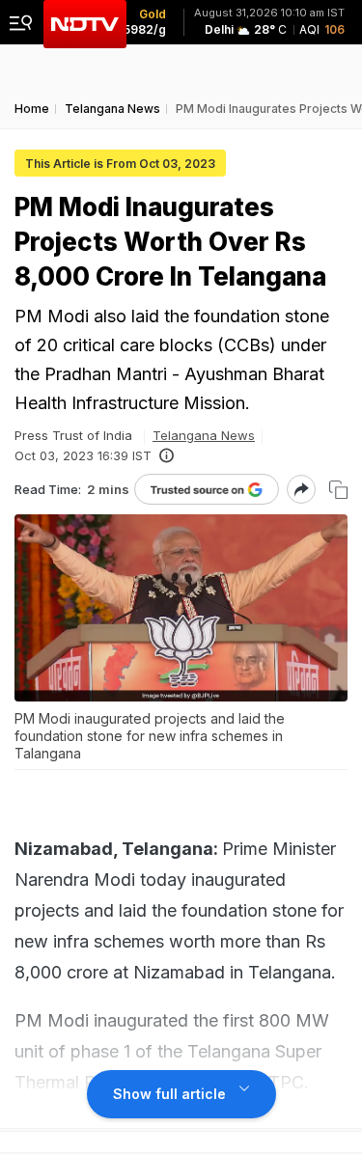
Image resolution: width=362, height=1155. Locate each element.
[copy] (338, 490)
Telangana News (204, 435)
